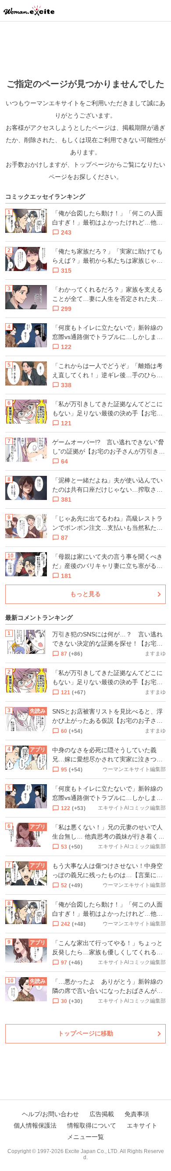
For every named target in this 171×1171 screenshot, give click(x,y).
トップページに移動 (85, 1033)
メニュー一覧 (85, 1136)
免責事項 (137, 1113)
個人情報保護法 (35, 1125)
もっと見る (85, 593)
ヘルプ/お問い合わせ (50, 1113)
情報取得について (91, 1125)
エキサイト (142, 1125)
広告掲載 (101, 1113)
